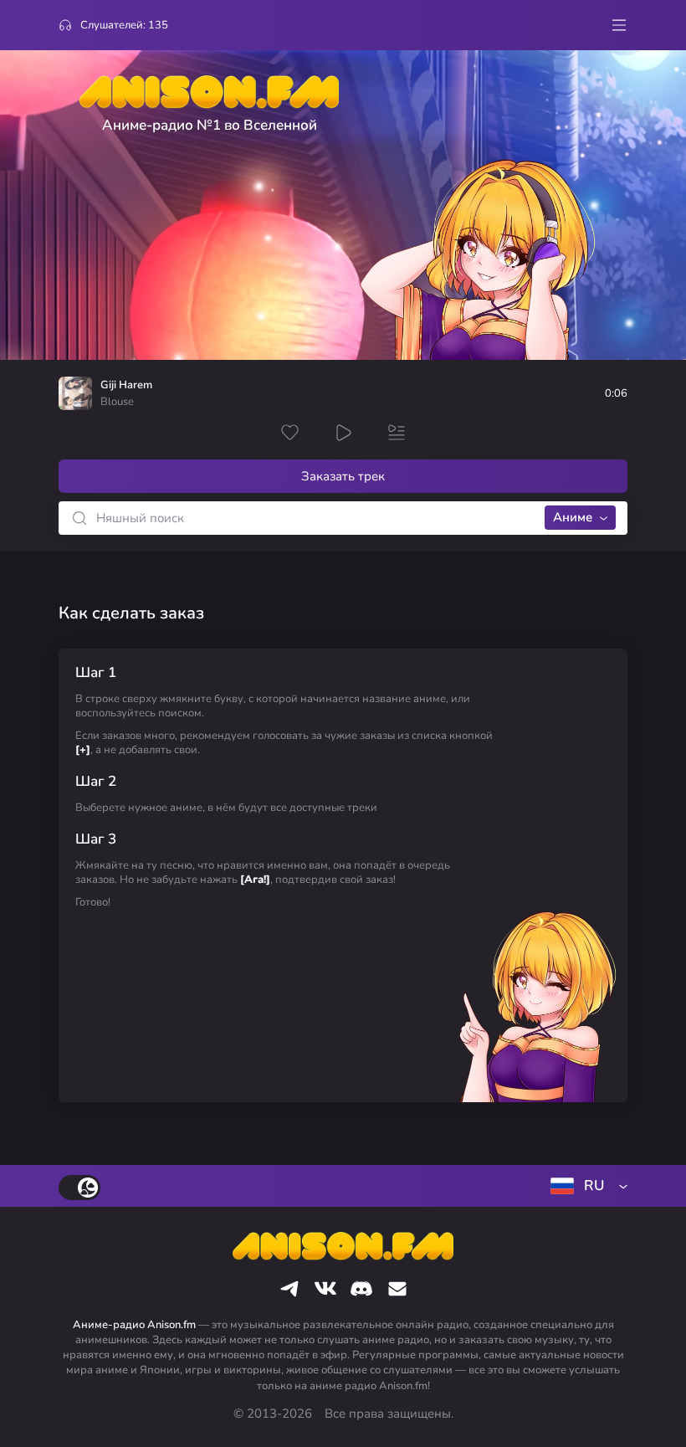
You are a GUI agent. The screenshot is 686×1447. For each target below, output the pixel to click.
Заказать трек (343, 476)
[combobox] (585, 1186)
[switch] (79, 1187)
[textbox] (585, 1186)
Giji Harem (126, 385)
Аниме (572, 517)
